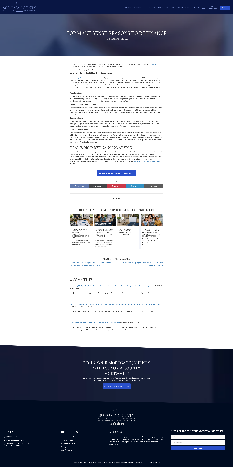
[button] (110, 423)
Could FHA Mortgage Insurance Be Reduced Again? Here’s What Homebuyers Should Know (81, 233)
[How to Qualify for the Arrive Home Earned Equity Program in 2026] (128, 220)
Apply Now (225, 8)
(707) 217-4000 (209, 8)
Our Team (196, 8)
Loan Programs (149, 8)
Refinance (137, 8)
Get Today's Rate (67, 440)
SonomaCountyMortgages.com (98, 462)
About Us (112, 462)
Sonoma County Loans (123, 462)
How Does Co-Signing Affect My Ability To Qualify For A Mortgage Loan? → (143, 264)
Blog (172, 8)
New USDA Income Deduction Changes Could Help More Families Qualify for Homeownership (151, 232)
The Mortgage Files (68, 443)
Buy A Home (127, 8)
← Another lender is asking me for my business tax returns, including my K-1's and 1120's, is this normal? (90, 264)
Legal (152, 462)
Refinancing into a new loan (80, 78)
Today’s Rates (163, 8)
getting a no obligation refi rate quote (146, 161)
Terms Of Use (145, 462)
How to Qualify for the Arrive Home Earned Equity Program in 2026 (127, 231)
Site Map (157, 462)
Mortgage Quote (183, 8)
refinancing (152, 64)
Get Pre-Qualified (67, 437)
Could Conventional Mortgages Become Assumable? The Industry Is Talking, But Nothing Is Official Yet (104, 233)
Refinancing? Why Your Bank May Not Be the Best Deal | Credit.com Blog (95, 322)
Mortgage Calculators (69, 447)
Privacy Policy (135, 462)
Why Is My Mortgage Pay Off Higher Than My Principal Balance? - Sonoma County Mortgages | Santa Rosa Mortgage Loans (112, 286)
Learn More (113, 444)
